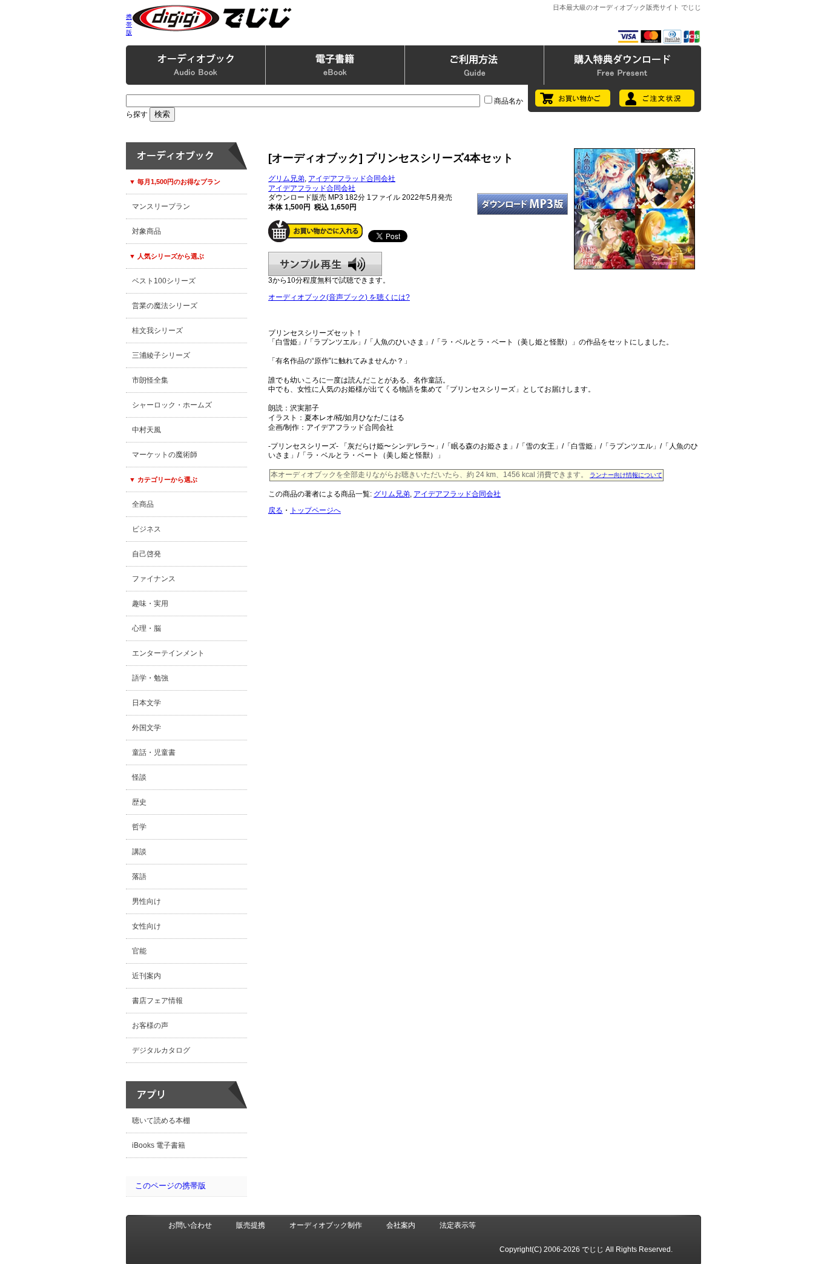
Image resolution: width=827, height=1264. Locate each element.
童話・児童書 (154, 752)
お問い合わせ (190, 1225)
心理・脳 (146, 628)
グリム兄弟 (286, 178)
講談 (139, 852)
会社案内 (400, 1225)
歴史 (139, 802)
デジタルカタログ (161, 1050)
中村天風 (146, 430)
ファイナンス (154, 578)
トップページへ (315, 510)
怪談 (139, 777)
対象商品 (146, 231)
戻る (275, 510)
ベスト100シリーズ (164, 281)
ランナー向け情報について (626, 475)
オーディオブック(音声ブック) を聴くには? (339, 297)
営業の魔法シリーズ (164, 305)
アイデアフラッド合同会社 (351, 178)
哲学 (139, 827)
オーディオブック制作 (325, 1225)
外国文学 (146, 727)
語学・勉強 (150, 678)
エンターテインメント (168, 653)
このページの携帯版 (170, 1185)
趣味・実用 (150, 603)
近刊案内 (146, 976)
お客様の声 (150, 1025)
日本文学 (146, 703)
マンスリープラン (161, 206)
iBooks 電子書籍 (158, 1145)
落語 (139, 876)
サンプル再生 (325, 264)
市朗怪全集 (150, 380)
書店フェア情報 (157, 1000)
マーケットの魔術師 (164, 454)
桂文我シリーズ (157, 330)
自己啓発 (146, 554)
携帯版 (129, 24)
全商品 (143, 504)
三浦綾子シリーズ (161, 355)
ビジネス (146, 529)
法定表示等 (458, 1225)
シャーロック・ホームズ (172, 405)
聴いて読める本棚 (161, 1120)
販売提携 (250, 1225)
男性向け (146, 901)
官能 (139, 951)
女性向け (146, 926)
